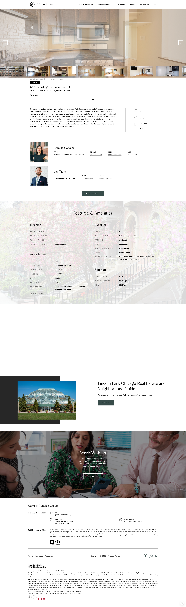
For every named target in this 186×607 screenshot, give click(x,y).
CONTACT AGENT (93, 193)
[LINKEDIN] (156, 556)
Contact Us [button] (93, 476)
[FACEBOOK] (145, 556)
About (132, 4)
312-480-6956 (87, 178)
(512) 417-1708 (96, 155)
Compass (111, 529)
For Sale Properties (85, 4)
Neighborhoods (104, 4)
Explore (106, 402)
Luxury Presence (46, 556)
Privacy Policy (114, 556)
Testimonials (120, 4)
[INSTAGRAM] (151, 556)
